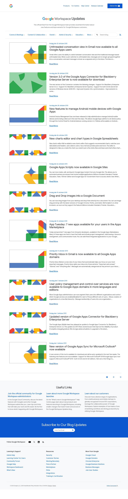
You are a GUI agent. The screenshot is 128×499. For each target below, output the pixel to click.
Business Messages (92, 467)
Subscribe (115, 6)
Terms (54, 485)
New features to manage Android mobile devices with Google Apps (85, 110)
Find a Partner (51, 464)
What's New (11, 470)
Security (49, 455)
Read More (53, 64)
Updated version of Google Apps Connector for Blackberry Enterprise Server (83, 318)
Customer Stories (52, 458)
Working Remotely (52, 461)
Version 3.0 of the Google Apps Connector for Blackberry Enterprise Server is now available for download (82, 78)
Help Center (85, 6)
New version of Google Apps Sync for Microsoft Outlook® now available (82, 348)
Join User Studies (92, 470)
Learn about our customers (97, 393)
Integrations (50, 473)
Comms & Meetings (17, 35)
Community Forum (13, 461)
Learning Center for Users (16, 458)
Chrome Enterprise (92, 461)
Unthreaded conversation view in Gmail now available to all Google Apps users (83, 48)
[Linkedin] (38, 442)
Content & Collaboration (37, 35)
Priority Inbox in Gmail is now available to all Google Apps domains (82, 255)
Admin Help (11, 455)
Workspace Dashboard (15, 467)
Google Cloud (91, 455)
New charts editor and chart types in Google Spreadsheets (83, 138)
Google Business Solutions (95, 464)
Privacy (50, 485)
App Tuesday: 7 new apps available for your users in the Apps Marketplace (85, 226)
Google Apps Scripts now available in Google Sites (78, 167)
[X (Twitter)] (34, 442)
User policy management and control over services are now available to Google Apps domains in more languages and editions (84, 286)
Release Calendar (97, 6)
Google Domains (91, 458)
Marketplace (50, 467)
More (89, 35)
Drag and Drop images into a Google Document (77, 195)
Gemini (52, 35)
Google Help (11, 464)
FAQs (48, 470)
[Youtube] (29, 442)
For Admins (75, 6)
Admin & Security (66, 35)
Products (66, 6)
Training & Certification (54, 476)
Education (80, 35)
